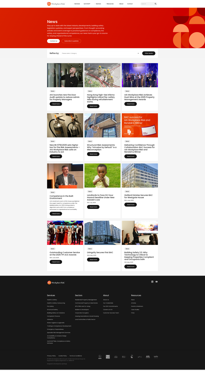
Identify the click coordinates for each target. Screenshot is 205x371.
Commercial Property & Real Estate (86, 303)
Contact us (53, 41)
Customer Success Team (111, 313)
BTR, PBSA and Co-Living (82, 306)
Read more (56, 104)
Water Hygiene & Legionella (55, 323)
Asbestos (50, 319)
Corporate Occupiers (82, 313)
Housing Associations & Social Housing (87, 316)
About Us (106, 300)
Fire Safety (50, 306)
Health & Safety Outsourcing (56, 303)
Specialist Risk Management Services (58, 332)
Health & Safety (52, 300)
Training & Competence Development (59, 326)
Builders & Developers (82, 310)
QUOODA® (87, 4)
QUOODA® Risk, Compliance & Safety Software (58, 342)
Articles (133, 303)
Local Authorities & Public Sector (85, 319)
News (133, 300)
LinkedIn (152, 282)
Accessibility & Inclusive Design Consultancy (56, 337)
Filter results (149, 53)
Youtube (157, 282)
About (119, 4)
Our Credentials (108, 303)
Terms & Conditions (76, 356)
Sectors (97, 4)
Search (155, 4)
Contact (130, 4)
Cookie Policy (62, 356)
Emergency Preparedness (55, 329)
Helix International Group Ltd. (77, 359)
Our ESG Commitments (110, 306)
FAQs (132, 313)
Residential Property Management (86, 300)
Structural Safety (52, 310)
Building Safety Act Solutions (56, 313)
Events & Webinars (137, 306)
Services (75, 4)
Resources (109, 4)
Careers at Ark (107, 310)
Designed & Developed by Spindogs (57, 364)
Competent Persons (53, 316)
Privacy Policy (51, 356)
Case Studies (135, 310)
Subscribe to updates (71, 41)
